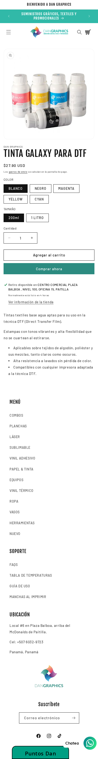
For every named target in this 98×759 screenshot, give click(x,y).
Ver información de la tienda (31, 302)
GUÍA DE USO (20, 586)
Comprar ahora (49, 269)
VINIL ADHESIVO (22, 458)
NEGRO (40, 188)
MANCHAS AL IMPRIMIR (28, 597)
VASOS (15, 512)
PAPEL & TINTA (22, 469)
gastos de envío (18, 171)
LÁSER (15, 437)
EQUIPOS (16, 480)
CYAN (39, 199)
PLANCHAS (18, 426)
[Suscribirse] (74, 718)
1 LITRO (37, 218)
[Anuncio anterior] (9, 16)
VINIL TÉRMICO (22, 491)
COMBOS (16, 415)
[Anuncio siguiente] (89, 16)
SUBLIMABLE (20, 447)
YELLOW (16, 199)
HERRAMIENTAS (22, 523)
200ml (14, 218)
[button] (8, 32)
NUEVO (15, 534)
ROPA (14, 501)
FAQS (14, 565)
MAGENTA (66, 188)
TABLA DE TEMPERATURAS (31, 575)
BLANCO (16, 188)
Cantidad (10, 228)
